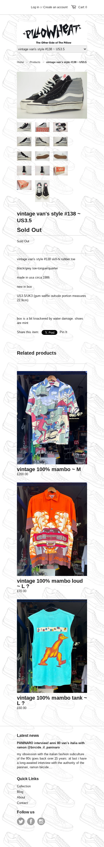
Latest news (28, 735)
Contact (22, 803)
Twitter (21, 821)
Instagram (41, 821)
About (21, 797)
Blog (20, 792)
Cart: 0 (82, 7)
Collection (24, 786)
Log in (35, 7)
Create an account (55, 7)
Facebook (31, 821)
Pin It (63, 332)
